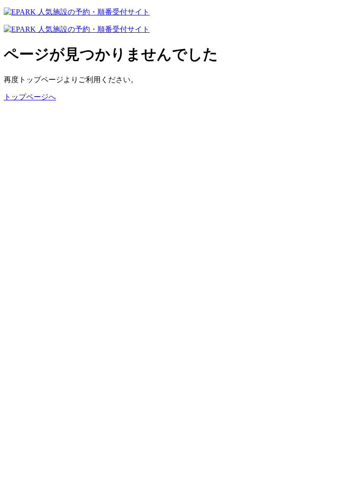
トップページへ (30, 97)
